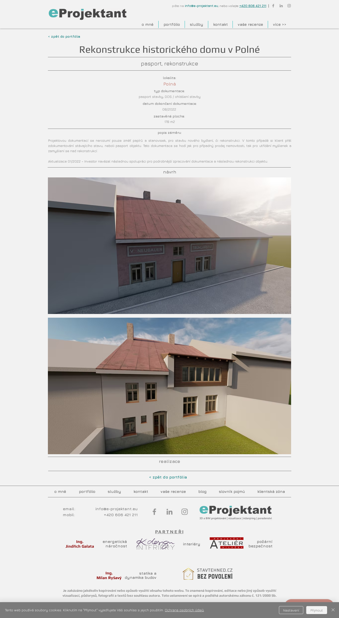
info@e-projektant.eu (201, 6)
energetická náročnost (114, 543)
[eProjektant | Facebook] (273, 5)
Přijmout (316, 610)
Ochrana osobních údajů (184, 610)
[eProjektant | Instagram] (289, 5)
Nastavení (291, 610)
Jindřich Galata (80, 546)
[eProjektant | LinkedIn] (281, 5)
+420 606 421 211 (252, 6)
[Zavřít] (333, 610)
